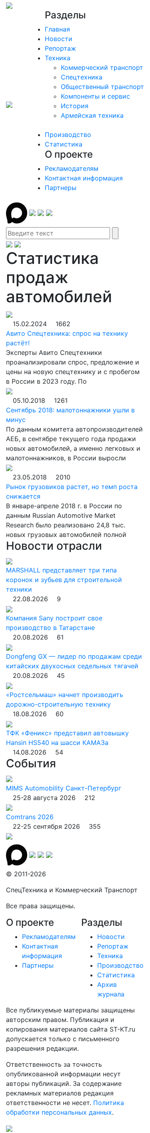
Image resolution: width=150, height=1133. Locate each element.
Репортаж (60, 48)
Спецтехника (81, 77)
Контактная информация (84, 178)
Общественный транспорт (102, 87)
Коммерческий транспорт (102, 67)
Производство (68, 135)
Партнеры (60, 188)
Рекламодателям (71, 168)
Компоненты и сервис (95, 96)
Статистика (63, 144)
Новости (58, 39)
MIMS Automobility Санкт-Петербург (63, 788)
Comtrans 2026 (30, 817)
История (74, 106)
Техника (57, 58)
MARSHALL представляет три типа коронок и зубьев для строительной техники (64, 579)
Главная (57, 29)
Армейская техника (92, 115)
